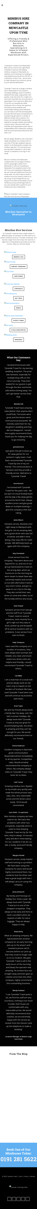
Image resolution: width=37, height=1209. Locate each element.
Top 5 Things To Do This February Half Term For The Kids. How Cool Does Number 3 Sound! (18, 1067)
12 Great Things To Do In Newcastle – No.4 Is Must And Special (18, 1121)
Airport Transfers (18, 266)
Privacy (26, 1176)
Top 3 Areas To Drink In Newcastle (15, 1094)
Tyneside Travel (12, 1176)
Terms (20, 1176)
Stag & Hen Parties (18, 330)
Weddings (18, 339)
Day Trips (18, 298)
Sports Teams (18, 320)
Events (18, 308)
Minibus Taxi (18, 257)
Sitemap (32, 1176)
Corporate (18, 289)
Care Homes (18, 276)
